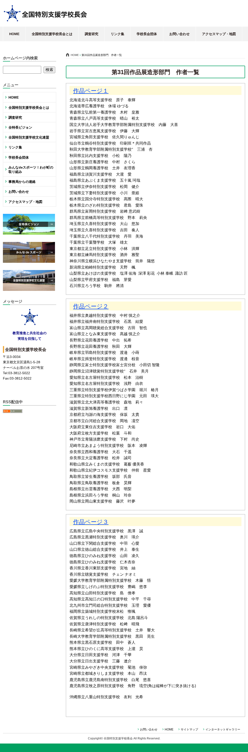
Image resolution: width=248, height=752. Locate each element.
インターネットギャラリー (222, 729)
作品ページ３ (90, 522)
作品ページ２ (90, 306)
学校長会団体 (147, 34)
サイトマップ (189, 729)
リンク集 (117, 34)
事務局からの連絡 (22, 182)
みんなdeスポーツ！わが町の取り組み (30, 169)
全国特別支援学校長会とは (52, 34)
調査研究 (91, 34)
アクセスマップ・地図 (219, 34)
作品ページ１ (90, 90)
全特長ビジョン (20, 127)
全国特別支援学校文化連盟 (28, 137)
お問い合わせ (179, 34)
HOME (14, 34)
